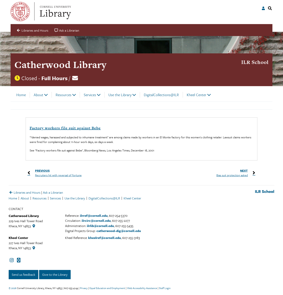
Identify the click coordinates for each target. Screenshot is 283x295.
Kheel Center (196, 94)
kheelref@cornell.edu (104, 237)
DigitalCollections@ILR (161, 94)
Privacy (84, 288)
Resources (63, 94)
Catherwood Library (60, 64)
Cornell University (20, 11)
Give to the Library (55, 274)
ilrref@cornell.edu (94, 215)
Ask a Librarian (53, 192)
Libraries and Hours (26, 192)
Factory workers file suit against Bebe (65, 128)
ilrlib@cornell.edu (100, 225)
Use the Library (119, 94)
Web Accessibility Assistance (142, 288)
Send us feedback (23, 274)
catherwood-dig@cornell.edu (118, 230)
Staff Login (165, 288)
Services (90, 94)
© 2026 (12, 288)
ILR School (255, 62)
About (38, 94)
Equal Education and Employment (107, 288)
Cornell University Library (54, 11)
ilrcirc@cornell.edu (96, 220)
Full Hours (54, 78)
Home (21, 94)
